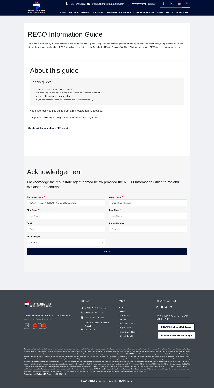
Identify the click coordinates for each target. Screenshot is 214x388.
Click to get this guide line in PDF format (48, 128)
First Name (33, 210)
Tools (169, 12)
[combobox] (66, 242)
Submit (107, 251)
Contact (122, 319)
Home (63, 12)
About (121, 307)
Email (30, 223)
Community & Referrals (119, 12)
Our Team (97, 12)
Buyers (85, 12)
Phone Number (117, 223)
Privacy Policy (125, 328)
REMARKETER (126, 336)
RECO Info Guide (127, 323)
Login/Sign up (140, 4)
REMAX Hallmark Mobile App (177, 327)
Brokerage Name (36, 197)
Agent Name (116, 197)
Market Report (145, 12)
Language (152, 4)
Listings (122, 311)
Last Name (115, 210)
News (160, 12)
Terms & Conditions (128, 332)
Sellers (73, 12)
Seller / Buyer (33, 236)
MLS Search (124, 315)
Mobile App (182, 12)
